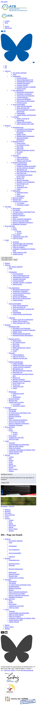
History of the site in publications (23, 119)
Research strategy (18, 198)
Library (19, 189)
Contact (7, 21)
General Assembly (22, 85)
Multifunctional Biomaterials (25, 136)
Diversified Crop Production (25, 129)
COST (19, 154)
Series (18, 194)
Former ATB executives (24, 122)
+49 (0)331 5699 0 (9, 670)
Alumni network (18, 254)
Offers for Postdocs (19, 247)
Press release (17, 235)
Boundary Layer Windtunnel (25, 182)
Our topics (8, 206)
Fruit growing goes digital (21, 221)
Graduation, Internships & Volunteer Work (22, 450)
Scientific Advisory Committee (26, 87)
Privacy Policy (13, 469)
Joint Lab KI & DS (23, 159)
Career (7, 240)
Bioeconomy (17, 208)
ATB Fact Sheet (18, 238)
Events (15, 229)
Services (7, 455)
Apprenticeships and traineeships (23, 243)
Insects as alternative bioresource (23, 222)
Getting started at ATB (20, 252)
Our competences (18, 90)
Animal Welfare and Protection (26, 115)
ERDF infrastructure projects (26, 150)
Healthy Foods (21, 134)
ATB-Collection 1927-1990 (25, 124)
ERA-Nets (20, 147)
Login (10, 462)
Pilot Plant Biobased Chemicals (26, 171)
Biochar (15, 217)
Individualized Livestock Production (24, 330)
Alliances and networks (24, 161)
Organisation (17, 76)
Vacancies (16, 242)
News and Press (10, 226)
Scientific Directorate (23, 83)
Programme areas (18, 127)
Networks (16, 155)
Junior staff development (24, 106)
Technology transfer (23, 205)
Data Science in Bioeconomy (26, 101)
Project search (21, 143)
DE (6, 66)
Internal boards (21, 88)
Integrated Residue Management (22, 139)
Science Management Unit (25, 80)
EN (6, 67)
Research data (17, 199)
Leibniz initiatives (22, 157)
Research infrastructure (20, 162)
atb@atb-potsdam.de (26, 670)
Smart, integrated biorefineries (22, 219)
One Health (16, 210)
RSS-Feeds (8, 28)
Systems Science (22, 103)
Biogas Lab (20, 178)
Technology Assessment (24, 94)
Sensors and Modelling (24, 99)
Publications (16, 191)
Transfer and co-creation (20, 201)
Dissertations (21, 196)
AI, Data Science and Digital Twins (24, 212)
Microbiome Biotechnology (25, 92)
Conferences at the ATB (20, 236)
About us (7, 71)
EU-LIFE (20, 152)
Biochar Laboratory (23, 180)
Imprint (11, 467)
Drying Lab (20, 185)
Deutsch (7, 263)
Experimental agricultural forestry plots (24, 175)
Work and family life (23, 108)
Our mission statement (19, 73)
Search (7, 26)
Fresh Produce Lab (22, 184)
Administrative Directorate (25, 81)
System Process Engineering (25, 95)
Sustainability (21, 113)
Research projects (18, 141)
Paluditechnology (18, 213)
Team (14, 74)
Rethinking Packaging (19, 224)
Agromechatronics (22, 97)
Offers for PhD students (20, 245)
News (14, 228)
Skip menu (4, 1)
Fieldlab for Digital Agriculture (26, 166)
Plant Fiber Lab (21, 173)
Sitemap (11, 471)
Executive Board (22, 78)
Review (19, 231)
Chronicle (16, 117)
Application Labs (22, 187)
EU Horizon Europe (23, 145)
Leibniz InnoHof (22, 164)
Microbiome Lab (22, 169)
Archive (19, 233)
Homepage (4, 506)
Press (6, 23)
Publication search (22, 192)
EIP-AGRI (20, 148)
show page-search (7, 257)
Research (7, 125)
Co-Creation (20, 203)
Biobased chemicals (19, 215)
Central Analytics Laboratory (26, 168)
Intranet (11, 460)
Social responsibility (19, 104)
